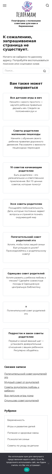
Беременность (15, 420)
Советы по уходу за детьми (23, 445)
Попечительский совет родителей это (26, 239)
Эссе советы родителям (26, 203)
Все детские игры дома (18, 395)
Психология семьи (18, 439)
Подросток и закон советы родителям (26, 335)
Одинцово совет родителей (26, 273)
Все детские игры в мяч (26, 97)
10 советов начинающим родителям (26, 169)
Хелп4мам (26, 14)
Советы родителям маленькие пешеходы (26, 132)
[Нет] (48, 463)
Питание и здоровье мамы (23, 432)
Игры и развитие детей (21, 426)
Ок (26, 469)
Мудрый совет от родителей (21, 382)
